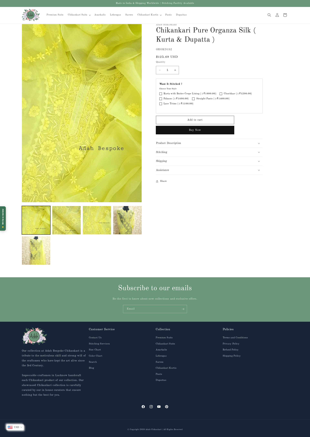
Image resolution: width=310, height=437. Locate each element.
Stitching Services (99, 343)
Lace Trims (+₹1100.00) (179, 104)
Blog (91, 368)
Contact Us (95, 337)
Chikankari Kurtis (166, 368)
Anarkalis (161, 350)
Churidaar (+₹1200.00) (238, 94)
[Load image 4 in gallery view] (127, 220)
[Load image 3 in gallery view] (97, 220)
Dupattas (161, 380)
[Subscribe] (183, 309)
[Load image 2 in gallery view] (66, 220)
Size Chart (95, 350)
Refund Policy (231, 350)
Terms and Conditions (235, 337)
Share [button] (163, 181)
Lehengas (161, 355)
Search (93, 362)
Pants (159, 374)
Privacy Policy (231, 343)
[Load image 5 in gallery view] (36, 250)
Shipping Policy (232, 355)
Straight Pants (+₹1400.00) (213, 99)
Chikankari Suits (165, 343)
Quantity (160, 62)
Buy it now (195, 130)
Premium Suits (164, 337)
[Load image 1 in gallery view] (36, 220)
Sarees (160, 362)
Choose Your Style (168, 89)
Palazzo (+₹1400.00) (176, 99)
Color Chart (95, 355)
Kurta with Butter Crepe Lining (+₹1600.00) (190, 94)
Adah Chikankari (153, 429)
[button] (79, 15)
